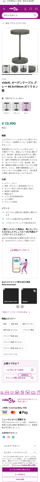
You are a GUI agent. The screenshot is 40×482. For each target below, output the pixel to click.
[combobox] (20, 15)
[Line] (13, 437)
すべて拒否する (20, 474)
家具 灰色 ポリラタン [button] (10, 330)
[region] (20, 467)
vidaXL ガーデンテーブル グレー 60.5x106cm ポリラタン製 (20, 86)
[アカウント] (25, 8)
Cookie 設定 (20, 479)
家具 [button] (5, 324)
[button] (6, 109)
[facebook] (4, 437)
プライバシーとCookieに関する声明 (23, 465)
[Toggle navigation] (4, 8)
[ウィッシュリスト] (30, 8)
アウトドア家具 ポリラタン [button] (13, 342)
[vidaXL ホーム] (13, 8)
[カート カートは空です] (36, 8)
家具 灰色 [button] (14, 324)
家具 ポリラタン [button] (28, 324)
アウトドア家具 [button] (28, 330)
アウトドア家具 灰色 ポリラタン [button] (14, 348)
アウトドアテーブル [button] (10, 354)
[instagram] (8, 437)
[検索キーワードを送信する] (35, 15)
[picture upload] (20, 265)
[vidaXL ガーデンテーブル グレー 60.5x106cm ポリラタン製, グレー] (20, 47)
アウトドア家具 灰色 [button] (10, 336)
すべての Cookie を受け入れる (20, 470)
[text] (9, 124)
